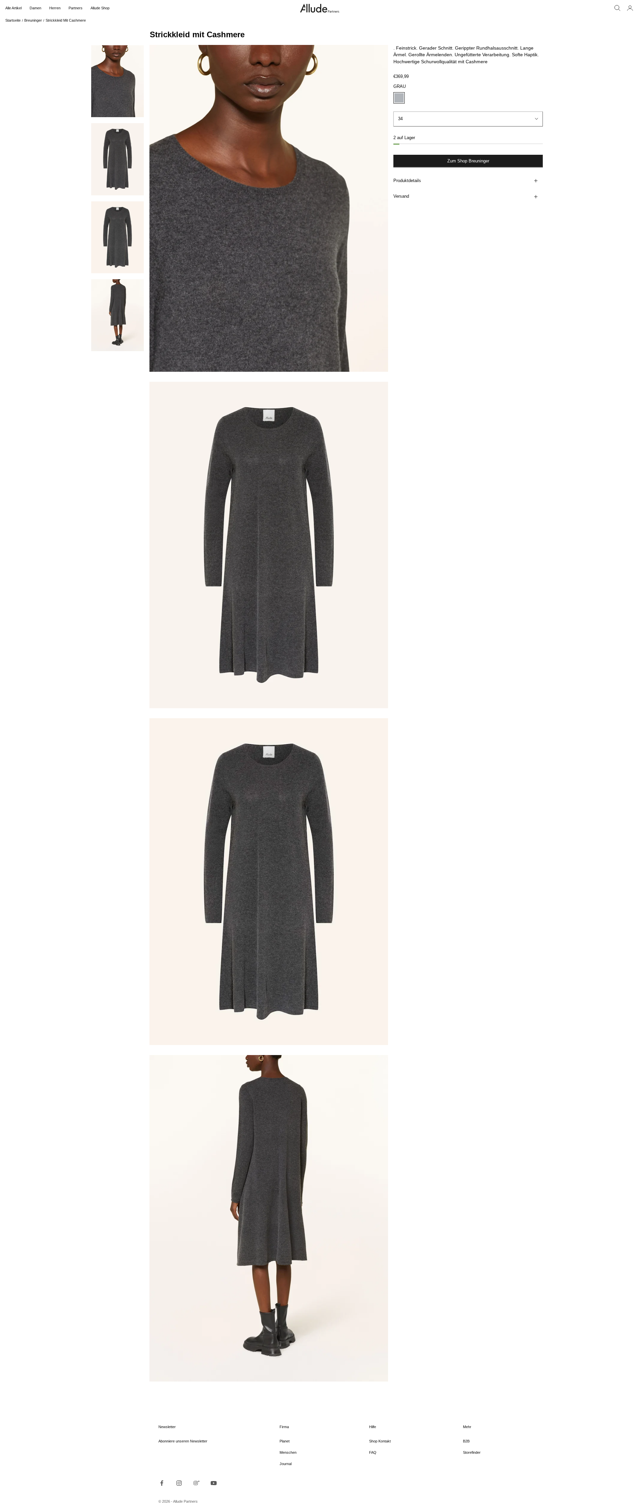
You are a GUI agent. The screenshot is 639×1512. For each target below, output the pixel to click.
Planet (285, 1441)
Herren (55, 8)
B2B (466, 1441)
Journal (286, 1464)
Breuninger (33, 20)
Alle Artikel (13, 8)
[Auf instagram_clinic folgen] (196, 1483)
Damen (35, 8)
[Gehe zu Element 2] (117, 159)
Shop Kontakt (380, 1441)
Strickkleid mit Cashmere (66, 20)
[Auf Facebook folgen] (161, 1483)
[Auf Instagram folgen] (179, 1483)
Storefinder (472, 1452)
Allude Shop (100, 8)
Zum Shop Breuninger (468, 161)
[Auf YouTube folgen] (213, 1483)
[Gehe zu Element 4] (117, 315)
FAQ (372, 1452)
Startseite (13, 20)
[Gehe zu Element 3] (117, 237)
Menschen (288, 1452)
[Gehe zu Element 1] (117, 81)
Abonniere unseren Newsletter (182, 1441)
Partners (76, 8)
